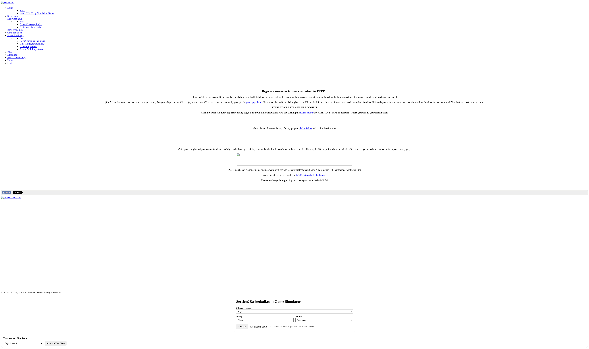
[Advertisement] (294, 74)
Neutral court (260, 326)
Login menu (306, 112)
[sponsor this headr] (11, 197)
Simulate (242, 327)
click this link (305, 128)
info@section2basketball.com (310, 175)
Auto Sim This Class (55, 343)
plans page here (253, 102)
